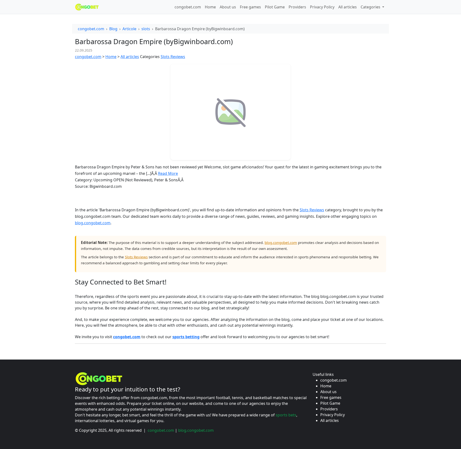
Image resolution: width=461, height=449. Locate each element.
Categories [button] (371, 7)
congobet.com (188, 7)
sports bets (286, 415)
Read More (168, 173)
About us (228, 7)
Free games (250, 7)
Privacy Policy (322, 7)
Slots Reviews (173, 56)
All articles (347, 7)
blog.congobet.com (92, 222)
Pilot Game (275, 7)
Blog (113, 28)
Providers (297, 7)
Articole (129, 28)
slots (145, 28)
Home (210, 7)
